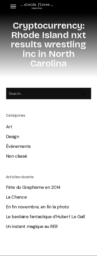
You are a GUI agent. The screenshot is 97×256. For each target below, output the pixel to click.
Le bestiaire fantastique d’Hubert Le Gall (45, 216)
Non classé (16, 156)
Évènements (18, 146)
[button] (13, 6)
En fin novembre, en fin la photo (37, 207)
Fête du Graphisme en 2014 (33, 187)
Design (12, 136)
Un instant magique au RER (32, 226)
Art (9, 127)
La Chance (16, 197)
